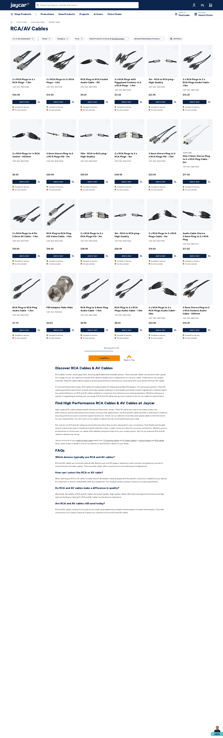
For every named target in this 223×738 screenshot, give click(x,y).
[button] (194, 5)
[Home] (11, 22)
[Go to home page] (19, 5)
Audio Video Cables (38, 22)
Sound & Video (22, 22)
